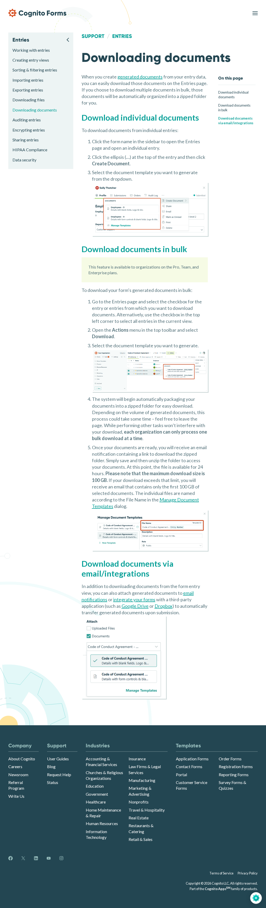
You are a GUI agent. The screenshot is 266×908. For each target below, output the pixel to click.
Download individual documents (233, 94)
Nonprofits (139, 801)
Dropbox (163, 606)
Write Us (16, 796)
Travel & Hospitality (147, 809)
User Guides (58, 758)
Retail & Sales (140, 839)
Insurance (137, 758)
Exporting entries (27, 89)
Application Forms (192, 758)
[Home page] (37, 13)
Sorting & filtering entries (34, 69)
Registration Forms (236, 766)
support (93, 36)
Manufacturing (142, 780)
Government (97, 794)
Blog (51, 766)
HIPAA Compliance (29, 149)
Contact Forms (189, 766)
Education (95, 785)
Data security (24, 159)
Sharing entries (25, 139)
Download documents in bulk (234, 107)
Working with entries (31, 50)
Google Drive (135, 606)
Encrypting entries (28, 129)
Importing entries (27, 79)
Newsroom (18, 774)
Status (52, 782)
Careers (15, 766)
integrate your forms (134, 599)
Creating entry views (30, 59)
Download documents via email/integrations (235, 120)
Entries (122, 36)
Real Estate (139, 817)
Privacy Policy (248, 873)
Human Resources (102, 823)
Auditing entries (26, 119)
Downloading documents (34, 109)
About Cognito (21, 758)
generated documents (140, 77)
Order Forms (230, 758)
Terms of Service (221, 873)
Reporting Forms (234, 774)
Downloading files (28, 99)
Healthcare (96, 801)
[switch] (255, 13)
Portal (181, 774)
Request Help (59, 774)
